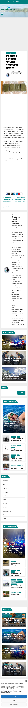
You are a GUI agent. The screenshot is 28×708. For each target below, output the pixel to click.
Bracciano (6, 421)
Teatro (12, 447)
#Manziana (14, 78)
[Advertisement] (14, 36)
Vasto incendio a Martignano (15, 595)
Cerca (4, 387)
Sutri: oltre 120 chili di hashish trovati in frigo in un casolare (13, 360)
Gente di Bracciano (16, 275)
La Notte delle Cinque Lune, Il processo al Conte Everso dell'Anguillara (17, 291)
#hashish (13, 75)
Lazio (21, 465)
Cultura (18, 445)
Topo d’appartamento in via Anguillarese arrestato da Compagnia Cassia (14, 551)
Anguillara (5, 480)
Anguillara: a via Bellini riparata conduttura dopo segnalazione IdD (16, 566)
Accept (14, 696)
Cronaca (12, 546)
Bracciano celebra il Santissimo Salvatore (17, 467)
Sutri (10, 664)
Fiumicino (5, 515)
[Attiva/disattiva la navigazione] (25, 14)
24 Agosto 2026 (9, 428)
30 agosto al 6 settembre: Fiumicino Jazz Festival (13, 620)
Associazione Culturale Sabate (17, 304)
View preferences (14, 704)
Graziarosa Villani (17, 71)
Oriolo (4, 499)
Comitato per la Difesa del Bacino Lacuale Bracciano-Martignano (17, 311)
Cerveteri (5, 503)
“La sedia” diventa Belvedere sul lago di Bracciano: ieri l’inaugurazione (16, 588)
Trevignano (5, 488)
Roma (4, 518)
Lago (11, 421)
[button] (26, 681)
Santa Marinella (7, 511)
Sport (14, 421)
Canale (4, 496)
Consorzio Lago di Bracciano (15, 582)
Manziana (5, 492)
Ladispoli (5, 507)
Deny (14, 700)
